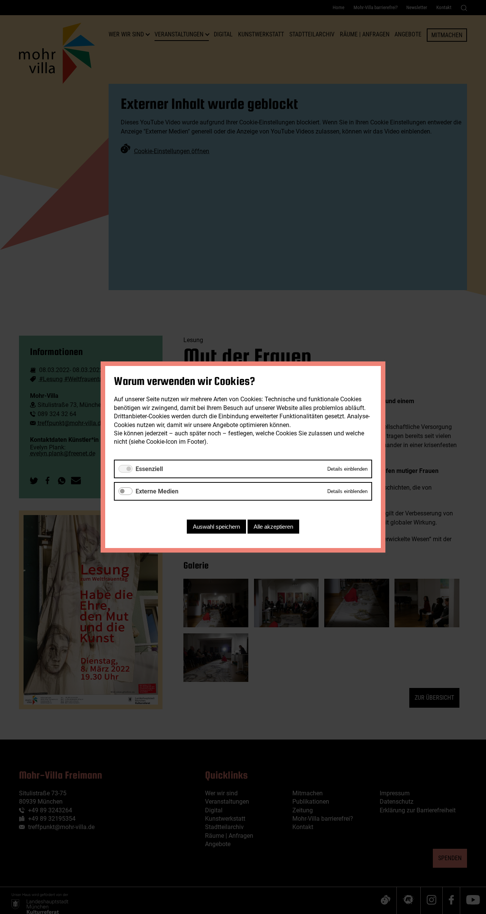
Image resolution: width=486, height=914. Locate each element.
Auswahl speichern (216, 526)
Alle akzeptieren (273, 526)
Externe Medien (157, 491)
